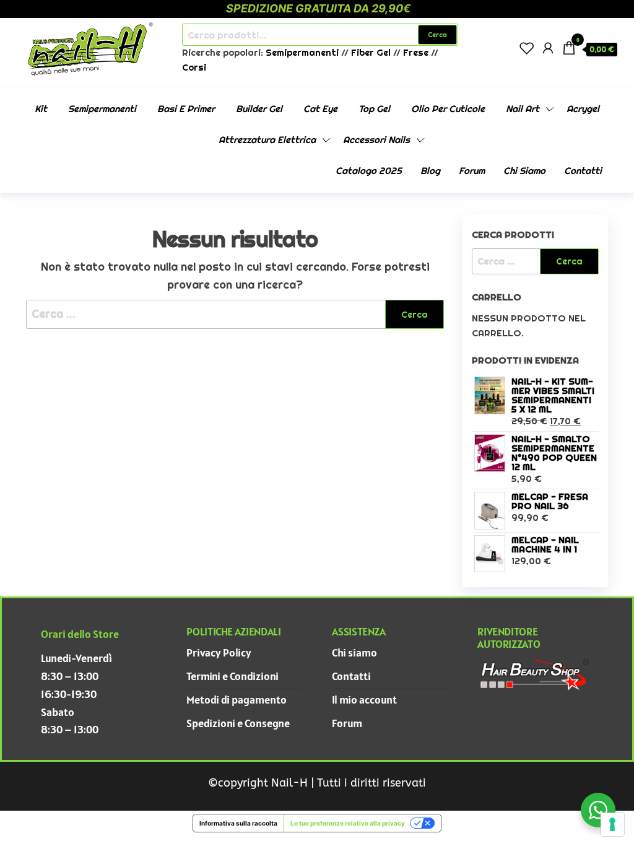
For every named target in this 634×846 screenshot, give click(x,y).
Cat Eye (320, 109)
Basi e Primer (186, 109)
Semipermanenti (303, 52)
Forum (472, 171)
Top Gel (374, 109)
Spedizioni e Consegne (238, 723)
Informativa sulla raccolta (238, 823)
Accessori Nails (376, 140)
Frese (415, 52)
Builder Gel (259, 109)
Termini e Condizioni (232, 676)
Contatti (583, 171)
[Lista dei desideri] (527, 48)
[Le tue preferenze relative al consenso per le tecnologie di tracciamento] (612, 824)
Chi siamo (524, 171)
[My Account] (548, 48)
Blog (430, 171)
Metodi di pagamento (236, 699)
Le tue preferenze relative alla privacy (347, 823)
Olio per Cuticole (448, 109)
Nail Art (522, 109)
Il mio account (364, 699)
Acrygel (583, 109)
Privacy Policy (218, 652)
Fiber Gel (371, 52)
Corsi (194, 67)
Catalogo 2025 (369, 171)
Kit (41, 109)
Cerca (437, 34)
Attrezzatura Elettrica (267, 140)
